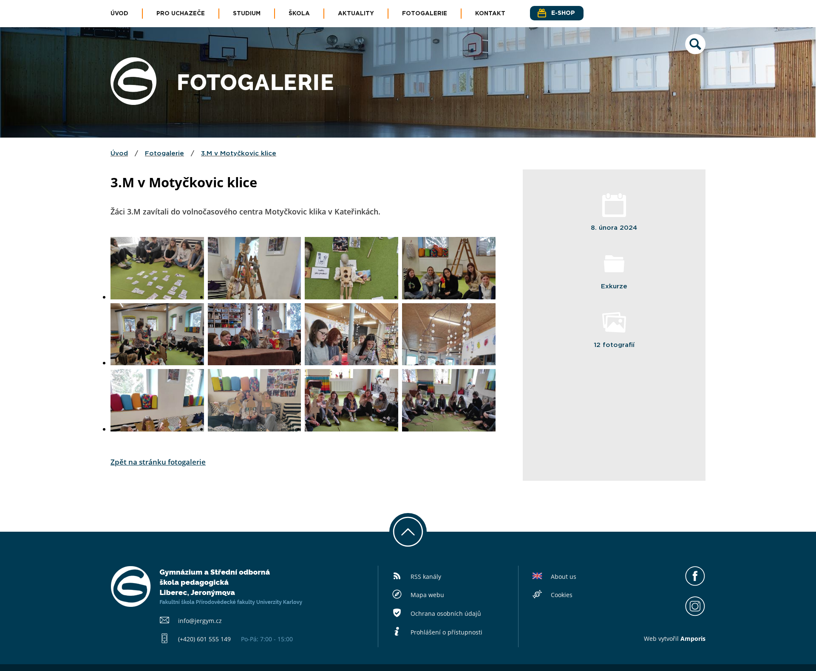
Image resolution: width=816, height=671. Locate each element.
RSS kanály (426, 576)
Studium (247, 14)
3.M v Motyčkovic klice (238, 153)
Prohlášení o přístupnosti (446, 632)
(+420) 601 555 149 (204, 639)
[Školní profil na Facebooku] (695, 584)
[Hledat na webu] (695, 51)
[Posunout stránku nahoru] (408, 531)
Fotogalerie (424, 14)
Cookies (561, 595)
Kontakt (490, 14)
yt (663, 638)
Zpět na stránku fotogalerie (158, 462)
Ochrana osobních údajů (446, 613)
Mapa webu (427, 595)
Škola (299, 14)
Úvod (119, 14)
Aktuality (356, 14)
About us (563, 576)
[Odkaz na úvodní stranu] (133, 102)
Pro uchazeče (180, 14)
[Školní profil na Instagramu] (695, 614)
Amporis (693, 638)
